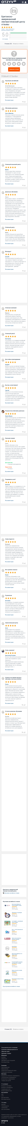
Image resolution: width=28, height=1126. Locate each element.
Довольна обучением (11, 192)
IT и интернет (4, 1084)
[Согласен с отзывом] (25, 102)
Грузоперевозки (5, 1067)
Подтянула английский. (12, 80)
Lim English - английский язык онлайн (17, 922)
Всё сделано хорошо (11, 569)
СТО (2, 1096)
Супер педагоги (9, 539)
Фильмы (3, 1104)
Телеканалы (4, 1107)
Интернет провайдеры (7, 1087)
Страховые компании (6, 1072)
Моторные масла (5, 1099)
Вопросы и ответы (18, 43)
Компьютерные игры (6, 1090)
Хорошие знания (10, 438)
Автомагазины (5, 1097)
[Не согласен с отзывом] (23, 102)
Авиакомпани (4, 1069)
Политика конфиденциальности (9, 1049)
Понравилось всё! (10, 479)
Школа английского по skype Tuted (17, 954)
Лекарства (4, 1058)
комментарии (9, 100)
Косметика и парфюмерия (8, 1079)
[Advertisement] (14, 145)
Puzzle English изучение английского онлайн (17, 962)
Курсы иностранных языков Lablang (16, 939)
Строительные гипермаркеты (8, 1077)
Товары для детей (6, 1080)
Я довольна (8, 595)
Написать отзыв (14, 69)
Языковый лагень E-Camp (18, 978)
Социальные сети (5, 1089)
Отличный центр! (10, 333)
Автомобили (4, 1092)
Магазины (3, 1074)
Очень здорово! (9, 650)
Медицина (4, 1055)
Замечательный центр (11, 623)
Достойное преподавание (12, 359)
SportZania (14, 946)
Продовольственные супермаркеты (10, 1075)
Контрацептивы (5, 1062)
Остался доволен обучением (13, 711)
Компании (3, 1065)
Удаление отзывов (6, 1053)
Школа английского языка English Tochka (16, 905)
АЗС (2, 1094)
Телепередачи (5, 1106)
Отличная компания (11, 308)
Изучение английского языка (12, 893)
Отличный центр (9, 227)
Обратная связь (5, 1051)
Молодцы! (8, 251)
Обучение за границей (17, 912)
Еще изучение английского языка (11, 986)
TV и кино (3, 1102)
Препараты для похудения (8, 1060)
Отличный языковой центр (13, 164)
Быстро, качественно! (11, 385)
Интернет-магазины (6, 1085)
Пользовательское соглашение (9, 1047)
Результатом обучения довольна (14, 411)
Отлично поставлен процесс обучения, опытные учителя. (13, 678)
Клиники (3, 1057)
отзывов (5, 39)
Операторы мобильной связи (8, 1070)
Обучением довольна (11, 108)
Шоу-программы (5, 1109)
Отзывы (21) (8, 43)
